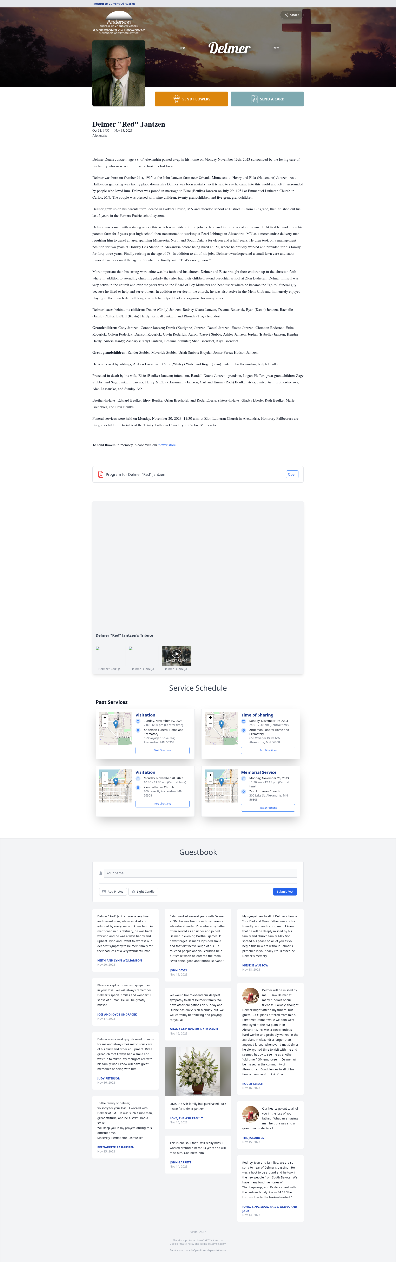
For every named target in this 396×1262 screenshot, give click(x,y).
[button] (115, 724)
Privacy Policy (186, 1244)
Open (292, 474)
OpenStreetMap (202, 1250)
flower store (167, 444)
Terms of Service (209, 1244)
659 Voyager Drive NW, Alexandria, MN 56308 (159, 740)
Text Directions (162, 750)
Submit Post (285, 891)
